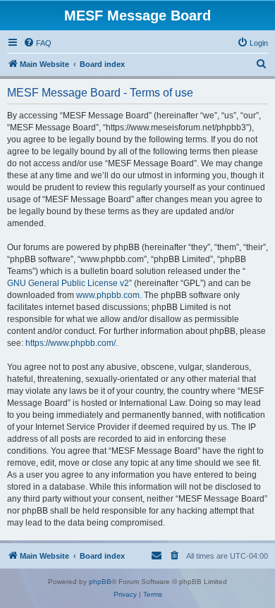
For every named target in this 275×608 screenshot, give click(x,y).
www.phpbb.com (108, 295)
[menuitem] (37, 43)
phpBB (100, 581)
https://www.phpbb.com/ (70, 343)
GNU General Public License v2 (68, 283)
